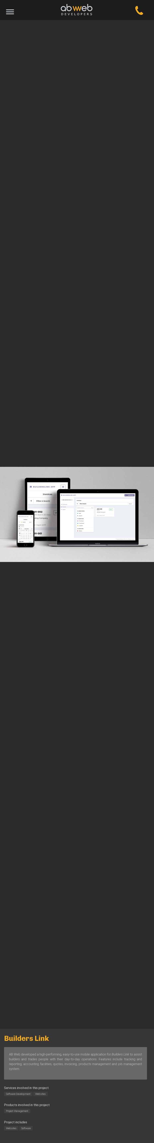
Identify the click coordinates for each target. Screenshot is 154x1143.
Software (26, 1128)
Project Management (17, 1110)
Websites (40, 1093)
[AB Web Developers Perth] (77, 10)
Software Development (18, 1093)
